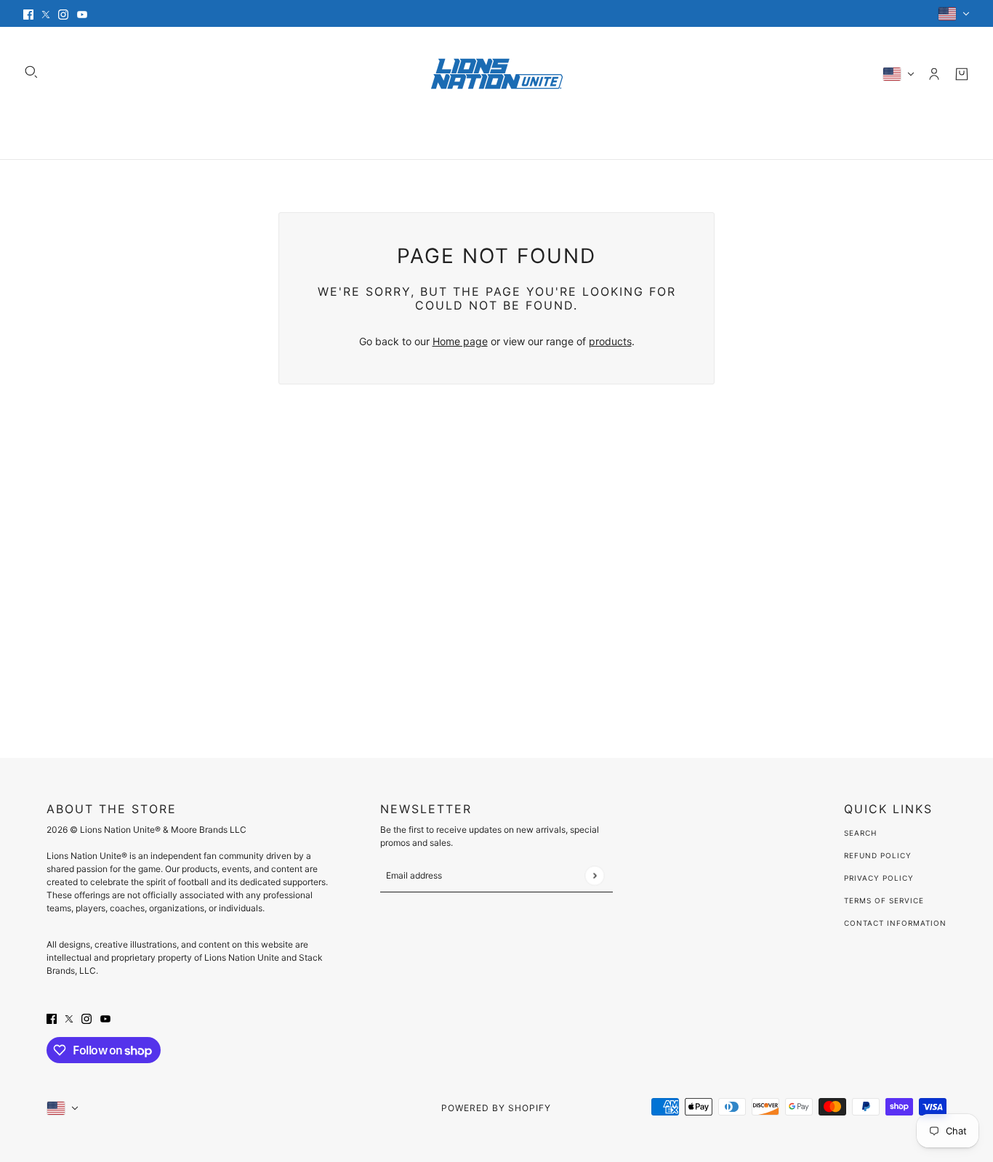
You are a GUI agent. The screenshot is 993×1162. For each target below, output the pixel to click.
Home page (460, 341)
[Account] (934, 74)
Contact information (895, 923)
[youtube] (82, 13)
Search (860, 832)
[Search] (31, 72)
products (610, 341)
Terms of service (884, 900)
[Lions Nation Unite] (496, 73)
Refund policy (878, 855)
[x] (45, 13)
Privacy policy (879, 877)
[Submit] (594, 875)
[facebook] (28, 13)
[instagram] (63, 13)
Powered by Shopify (496, 1107)
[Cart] (962, 74)
